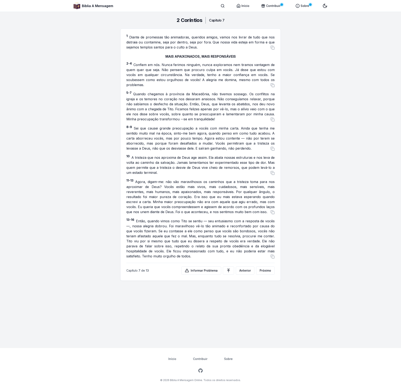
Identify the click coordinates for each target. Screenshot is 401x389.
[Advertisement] (200, 312)
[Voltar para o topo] (228, 270)
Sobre (228, 359)
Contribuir (200, 359)
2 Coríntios (189, 20)
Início (172, 359)
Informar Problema (204, 270)
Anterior (245, 270)
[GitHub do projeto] (200, 370)
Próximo (265, 270)
